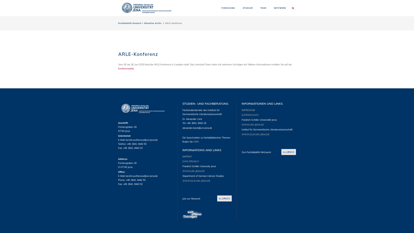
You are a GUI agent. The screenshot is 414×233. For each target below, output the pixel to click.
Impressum (248, 110)
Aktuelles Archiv (153, 23)
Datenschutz (250, 115)
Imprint (187, 156)
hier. (196, 141)
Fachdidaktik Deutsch (129, 23)
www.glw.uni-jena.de (196, 180)
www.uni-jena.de (193, 171)
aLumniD (224, 198)
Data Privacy (190, 161)
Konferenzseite (126, 68)
